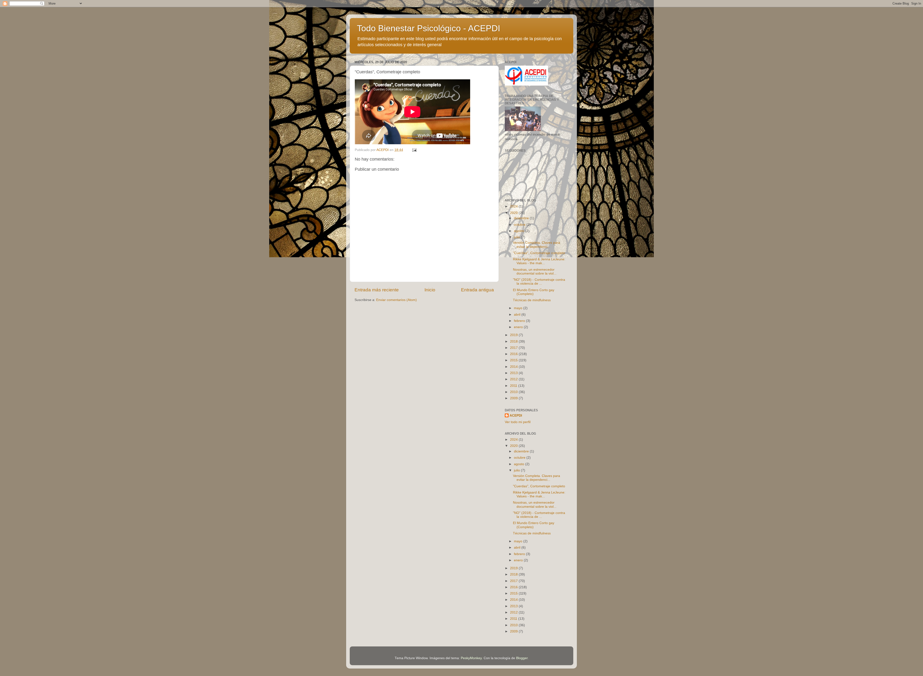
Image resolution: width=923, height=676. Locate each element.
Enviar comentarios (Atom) (396, 300)
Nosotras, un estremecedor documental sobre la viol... (534, 271)
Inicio (429, 289)
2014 (514, 367)
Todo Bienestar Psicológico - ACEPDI (428, 28)
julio (517, 237)
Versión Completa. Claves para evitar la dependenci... (536, 244)
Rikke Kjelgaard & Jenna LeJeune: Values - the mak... (539, 261)
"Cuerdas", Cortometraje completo (539, 253)
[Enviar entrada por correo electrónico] (414, 150)
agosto (519, 231)
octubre (520, 224)
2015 (514, 360)
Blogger (522, 658)
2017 (514, 348)
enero (519, 327)
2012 (514, 379)
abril (517, 314)
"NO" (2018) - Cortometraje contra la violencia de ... (539, 281)
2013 (514, 373)
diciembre (522, 218)
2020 (514, 213)
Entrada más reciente (377, 289)
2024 (514, 206)
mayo (518, 308)
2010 (514, 392)
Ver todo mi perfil (517, 422)
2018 (514, 341)
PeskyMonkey (471, 658)
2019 (514, 335)
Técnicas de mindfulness (532, 300)
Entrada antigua (477, 289)
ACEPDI (516, 415)
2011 (514, 386)
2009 (514, 398)
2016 (514, 354)
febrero (520, 321)
